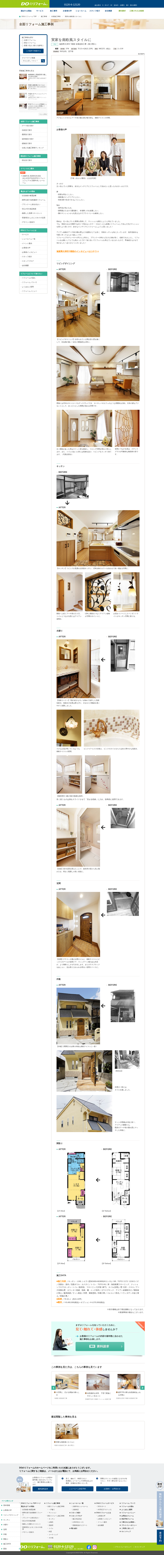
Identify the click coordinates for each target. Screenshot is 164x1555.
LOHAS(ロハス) (78, 1522)
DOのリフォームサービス (105, 1503)
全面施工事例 (55, 16)
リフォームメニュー (29, 291)
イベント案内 (27, 243)
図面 (5, 1549)
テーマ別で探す (28, 126)
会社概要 (25, 265)
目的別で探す (27, 130)
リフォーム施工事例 (53, 1503)
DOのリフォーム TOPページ (31, 1503)
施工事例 (44, 16)
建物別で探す (27, 143)
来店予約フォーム (127, 1519)
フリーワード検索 (28, 58)
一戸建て (52, 1509)
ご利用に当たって (127, 1528)
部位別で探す (27, 160)
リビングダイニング (10, 1515)
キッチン (6, 1520)
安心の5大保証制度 (29, 209)
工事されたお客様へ (128, 1522)
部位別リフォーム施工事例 (31, 156)
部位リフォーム (30, 43)
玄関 (5, 1529)
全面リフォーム (30, 40)
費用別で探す (27, 134)
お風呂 (51, 1522)
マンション (52, 1513)
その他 (51, 1538)
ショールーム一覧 (28, 239)
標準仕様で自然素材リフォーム (33, 200)
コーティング (53, 1534)
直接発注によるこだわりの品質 (33, 218)
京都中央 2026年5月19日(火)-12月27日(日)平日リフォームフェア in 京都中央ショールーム (33, 179)
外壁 (50, 1531)
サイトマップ (126, 1531)
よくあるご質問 (28, 287)
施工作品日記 (77, 1519)
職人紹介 (74, 1528)
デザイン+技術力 (28, 222)
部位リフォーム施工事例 (55, 1516)
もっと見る (43, 114)
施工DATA (7, 1544)
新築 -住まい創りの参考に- (34, 45)
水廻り (5, 1525)
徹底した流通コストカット (32, 213)
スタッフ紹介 (27, 257)
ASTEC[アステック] (104, 1509)
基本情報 (6, 1505)
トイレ (51, 1528)
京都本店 (76, 1509)
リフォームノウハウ (29, 282)
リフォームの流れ (28, 278)
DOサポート (102, 1506)
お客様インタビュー (29, 252)
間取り (5, 1539)
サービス (25, 234)
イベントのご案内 (27, 169)
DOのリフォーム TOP (29, 16)
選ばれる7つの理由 (28, 191)
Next (142, 1388)
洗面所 (51, 1525)
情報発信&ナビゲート (80, 1525)
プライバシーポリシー (129, 1525)
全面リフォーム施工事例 (30, 121)
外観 (5, 1534)
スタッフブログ (28, 261)
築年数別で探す (28, 139)
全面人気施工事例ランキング (33, 148)
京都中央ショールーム (80, 1506)
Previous (54, 1388)
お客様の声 (7, 1510)
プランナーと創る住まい (31, 204)
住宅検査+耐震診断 (29, 196)
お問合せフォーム (127, 1516)
